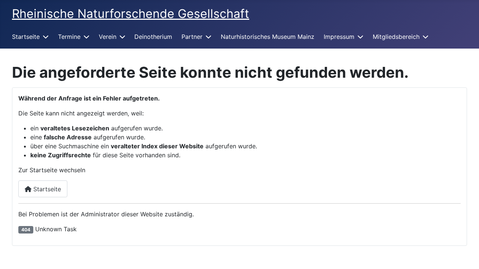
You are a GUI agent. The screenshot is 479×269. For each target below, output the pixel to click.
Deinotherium (153, 36)
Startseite (26, 36)
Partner (191, 36)
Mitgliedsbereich (396, 36)
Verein (107, 36)
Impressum (339, 36)
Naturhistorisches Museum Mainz (267, 36)
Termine (69, 36)
